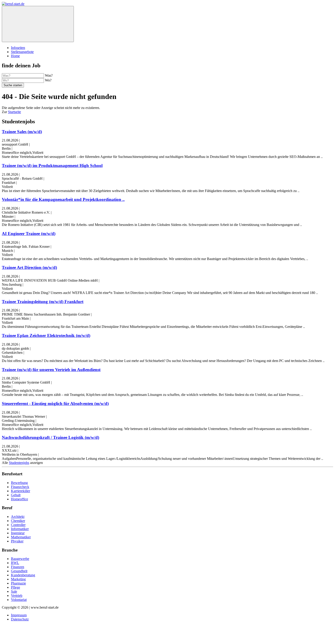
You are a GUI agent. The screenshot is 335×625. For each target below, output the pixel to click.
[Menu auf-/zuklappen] (38, 24)
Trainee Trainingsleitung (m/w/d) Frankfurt (42, 301)
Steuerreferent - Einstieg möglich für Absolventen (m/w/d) (55, 403)
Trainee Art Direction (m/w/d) (29, 267)
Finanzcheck (20, 487)
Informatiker (20, 529)
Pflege (15, 587)
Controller (18, 525)
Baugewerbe (20, 559)
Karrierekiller (20, 491)
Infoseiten (18, 48)
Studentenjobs (19, 463)
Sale (14, 591)
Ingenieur (18, 533)
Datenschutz (20, 619)
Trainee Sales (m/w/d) (22, 131)
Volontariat (19, 600)
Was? (49, 75)
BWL (15, 563)
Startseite (14, 112)
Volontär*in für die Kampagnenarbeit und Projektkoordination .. (63, 199)
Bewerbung (19, 483)
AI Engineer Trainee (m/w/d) (28, 233)
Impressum (19, 615)
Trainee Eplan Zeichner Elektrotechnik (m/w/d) (46, 335)
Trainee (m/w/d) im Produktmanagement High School (52, 165)
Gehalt (16, 495)
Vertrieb (16, 595)
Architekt (17, 517)
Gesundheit (19, 571)
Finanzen (17, 567)
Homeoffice (19, 499)
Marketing (18, 579)
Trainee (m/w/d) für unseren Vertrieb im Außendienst (51, 369)
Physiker (17, 541)
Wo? (48, 80)
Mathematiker (21, 537)
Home (15, 56)
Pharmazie (18, 583)
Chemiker (18, 521)
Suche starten (13, 85)
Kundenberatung (23, 575)
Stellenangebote (22, 52)
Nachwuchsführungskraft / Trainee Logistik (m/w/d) (50, 437)
